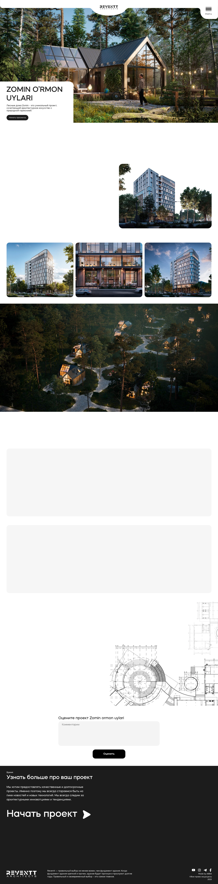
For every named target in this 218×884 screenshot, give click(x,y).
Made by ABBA (205, 874)
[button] (40, 270)
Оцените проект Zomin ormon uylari (91, 718)
